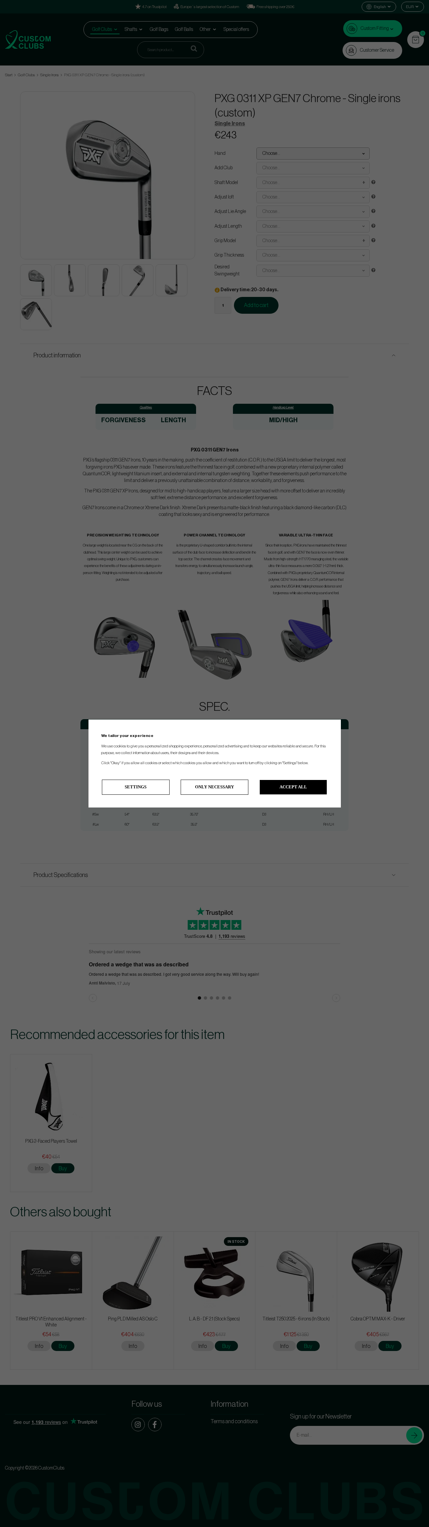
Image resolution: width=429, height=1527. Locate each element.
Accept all (293, 786)
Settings (135, 786)
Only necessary (214, 786)
